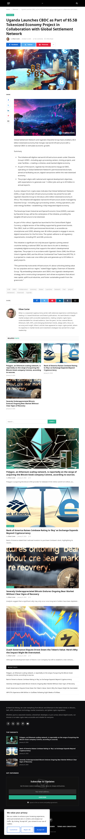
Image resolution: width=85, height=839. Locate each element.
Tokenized (20, 292)
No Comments (39, 39)
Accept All (40, 830)
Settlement (11, 292)
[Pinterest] (8, 116)
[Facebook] (8, 100)
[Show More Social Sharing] (53, 45)
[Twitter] (8, 105)
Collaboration (23, 289)
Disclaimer (50, 826)
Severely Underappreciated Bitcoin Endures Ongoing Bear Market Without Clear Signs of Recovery (22, 403)
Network (57, 289)
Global (41, 289)
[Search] (77, 3)
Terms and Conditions (66, 826)
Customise (13, 830)
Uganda (28, 292)
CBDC (14, 289)
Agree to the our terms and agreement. (43, 802)
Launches (49, 289)
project (70, 289)
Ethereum (10, 15)
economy (33, 289)
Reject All (27, 830)
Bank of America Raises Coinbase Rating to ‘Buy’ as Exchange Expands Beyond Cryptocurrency (60, 368)
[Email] (8, 121)
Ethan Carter (16, 39)
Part (64, 289)
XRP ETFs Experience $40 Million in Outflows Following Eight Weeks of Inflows (33, 692)
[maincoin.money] (42, 3)
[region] (27, 822)
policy (48, 802)
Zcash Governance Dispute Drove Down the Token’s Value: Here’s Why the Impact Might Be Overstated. (42, 651)
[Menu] (8, 3)
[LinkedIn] (8, 110)
